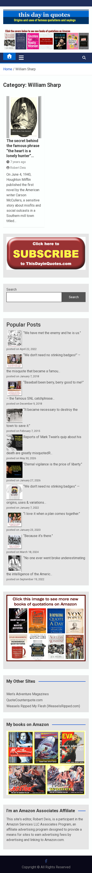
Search (11, 289)
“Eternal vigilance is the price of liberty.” (52, 464)
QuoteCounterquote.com (24, 700)
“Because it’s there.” (38, 536)
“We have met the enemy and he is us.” (52, 333)
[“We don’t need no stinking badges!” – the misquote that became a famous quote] (14, 355)
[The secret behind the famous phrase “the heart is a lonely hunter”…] (23, 117)
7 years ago (18, 162)
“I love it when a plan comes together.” (51, 514)
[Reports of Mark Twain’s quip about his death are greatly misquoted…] (14, 437)
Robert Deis (18, 167)
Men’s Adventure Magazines (27, 694)
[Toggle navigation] (21, 58)
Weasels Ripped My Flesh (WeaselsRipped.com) (43, 706)
